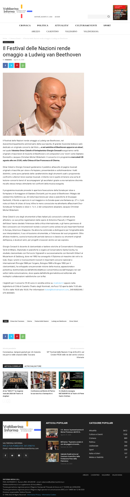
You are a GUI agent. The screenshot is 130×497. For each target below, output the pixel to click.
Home (5, 38)
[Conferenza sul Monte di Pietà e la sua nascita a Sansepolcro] (43, 380)
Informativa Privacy (34, 495)
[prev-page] (4, 401)
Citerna (29, 321)
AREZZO (85, 475)
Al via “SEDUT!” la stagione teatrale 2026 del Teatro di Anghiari (13, 393)
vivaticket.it (58, 283)
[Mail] (12, 455)
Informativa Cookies (49, 495)
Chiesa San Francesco (17, 321)
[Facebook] (5, 65)
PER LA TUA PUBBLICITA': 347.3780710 (19, 446)
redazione (8, 60)
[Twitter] (11, 65)
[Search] (108, 17)
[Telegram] (19, 455)
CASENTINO (95, 475)
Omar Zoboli (73, 321)
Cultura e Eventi (118, 7)
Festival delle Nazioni (42, 321)
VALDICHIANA (117, 475)
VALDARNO (106, 475)
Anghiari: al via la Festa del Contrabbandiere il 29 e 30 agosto (120, 14)
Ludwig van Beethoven (59, 321)
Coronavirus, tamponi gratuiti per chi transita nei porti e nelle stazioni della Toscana (21, 353)
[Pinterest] (17, 65)
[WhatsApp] (22, 65)
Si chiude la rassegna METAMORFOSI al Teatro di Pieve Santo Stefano (71, 393)
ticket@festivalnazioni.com (57, 289)
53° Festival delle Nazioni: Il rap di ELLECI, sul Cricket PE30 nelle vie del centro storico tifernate (65, 355)
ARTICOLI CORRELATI (12, 366)
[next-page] (8, 401)
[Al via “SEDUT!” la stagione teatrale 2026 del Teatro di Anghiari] (15, 380)
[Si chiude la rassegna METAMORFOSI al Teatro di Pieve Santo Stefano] (71, 380)
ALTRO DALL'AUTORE (33, 366)
